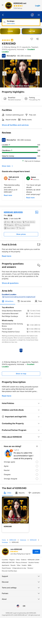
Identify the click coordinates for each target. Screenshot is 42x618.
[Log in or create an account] (32, 15)
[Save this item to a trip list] (32, 39)
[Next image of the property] (37, 73)
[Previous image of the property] (4, 73)
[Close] (2, 5)
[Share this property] (37, 39)
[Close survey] (37, 446)
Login (37, 5)
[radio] (21, 462)
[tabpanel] (21, 319)
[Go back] (3, 14)
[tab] (7, 301)
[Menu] (39, 15)
